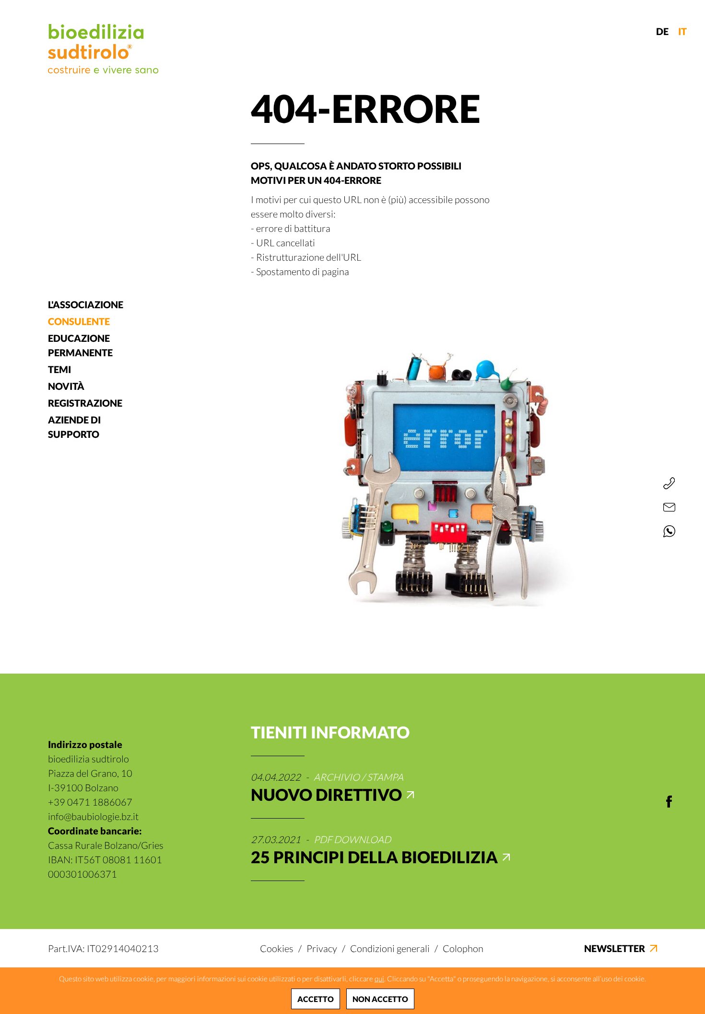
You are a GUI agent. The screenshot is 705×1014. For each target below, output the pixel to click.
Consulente (79, 321)
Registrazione (85, 403)
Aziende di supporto (74, 427)
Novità (66, 386)
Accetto (315, 998)
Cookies (277, 948)
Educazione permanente (80, 345)
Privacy (321, 948)
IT (682, 31)
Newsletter (614, 948)
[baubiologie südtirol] (103, 48)
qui (379, 978)
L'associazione (85, 304)
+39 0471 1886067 (90, 802)
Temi (59, 369)
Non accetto (380, 998)
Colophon (463, 948)
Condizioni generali (390, 948)
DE (662, 31)
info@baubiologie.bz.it (93, 816)
